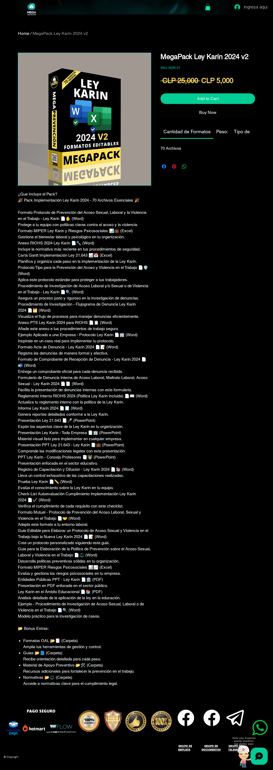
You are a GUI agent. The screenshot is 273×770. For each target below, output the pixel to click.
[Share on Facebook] (164, 166)
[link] (187, 131)
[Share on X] (194, 166)
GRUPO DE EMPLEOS (185, 747)
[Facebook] (186, 718)
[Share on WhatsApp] (184, 166)
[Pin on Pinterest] (174, 166)
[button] (208, 7)
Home (23, 33)
